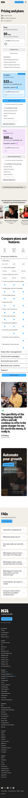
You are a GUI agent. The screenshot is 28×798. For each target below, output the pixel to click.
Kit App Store (4, 695)
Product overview (5, 642)
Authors (3, 734)
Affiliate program (5, 770)
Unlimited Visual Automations (10, 110)
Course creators (5, 741)
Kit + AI (2, 649)
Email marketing (5, 689)
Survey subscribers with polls (10, 121)
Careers (3, 764)
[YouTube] (2, 788)
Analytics (3, 672)
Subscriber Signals (8, 166)
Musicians (3, 745)
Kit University (4, 714)
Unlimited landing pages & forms (11, 59)
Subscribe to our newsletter (7, 724)
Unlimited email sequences (10, 113)
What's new (4, 646)
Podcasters (4, 749)
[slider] (6, 44)
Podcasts (3, 712)
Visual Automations (5, 693)
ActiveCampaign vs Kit (6, 653)
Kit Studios (3, 760)
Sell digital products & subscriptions (12, 67)
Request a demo (5, 636)
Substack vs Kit (4, 659)
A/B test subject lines (9, 118)
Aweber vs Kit (4, 661)
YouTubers (3, 752)
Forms (2, 682)
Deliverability (4, 691)
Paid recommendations (6, 699)
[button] (25, 2)
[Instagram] (10, 788)
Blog (2, 705)
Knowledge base (5, 722)
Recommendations (5, 684)
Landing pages (4, 680)
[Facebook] (8, 788)
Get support (4, 718)
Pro (2, 644)
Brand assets (4, 766)
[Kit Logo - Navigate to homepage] (3, 2)
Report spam (4, 720)
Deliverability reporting (9, 177)
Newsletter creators (6, 747)
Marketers (3, 743)
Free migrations (5, 632)
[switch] (14, 87)
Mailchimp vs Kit (5, 651)
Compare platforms (5, 666)
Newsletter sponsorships (7, 676)
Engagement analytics (9, 169)
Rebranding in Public (5, 707)
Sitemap (3, 727)
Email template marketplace (7, 709)
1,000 (14, 264)
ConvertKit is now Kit (6, 772)
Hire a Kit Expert (5, 716)
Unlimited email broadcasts (10, 62)
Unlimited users (7, 171)
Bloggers (3, 737)
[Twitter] (5, 788)
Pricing (2, 630)
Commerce (4, 697)
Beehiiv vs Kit (4, 657)
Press (2, 762)
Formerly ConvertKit (6, 614)
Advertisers (4, 775)
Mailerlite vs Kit (4, 655)
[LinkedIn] (13, 788)
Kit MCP (5, 115)
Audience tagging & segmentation (12, 64)
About (2, 757)
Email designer (4, 687)
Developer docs (5, 768)
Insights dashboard (8, 174)
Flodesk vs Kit (4, 664)
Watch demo (4, 634)
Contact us (3, 777)
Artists (2, 732)
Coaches (3, 739)
